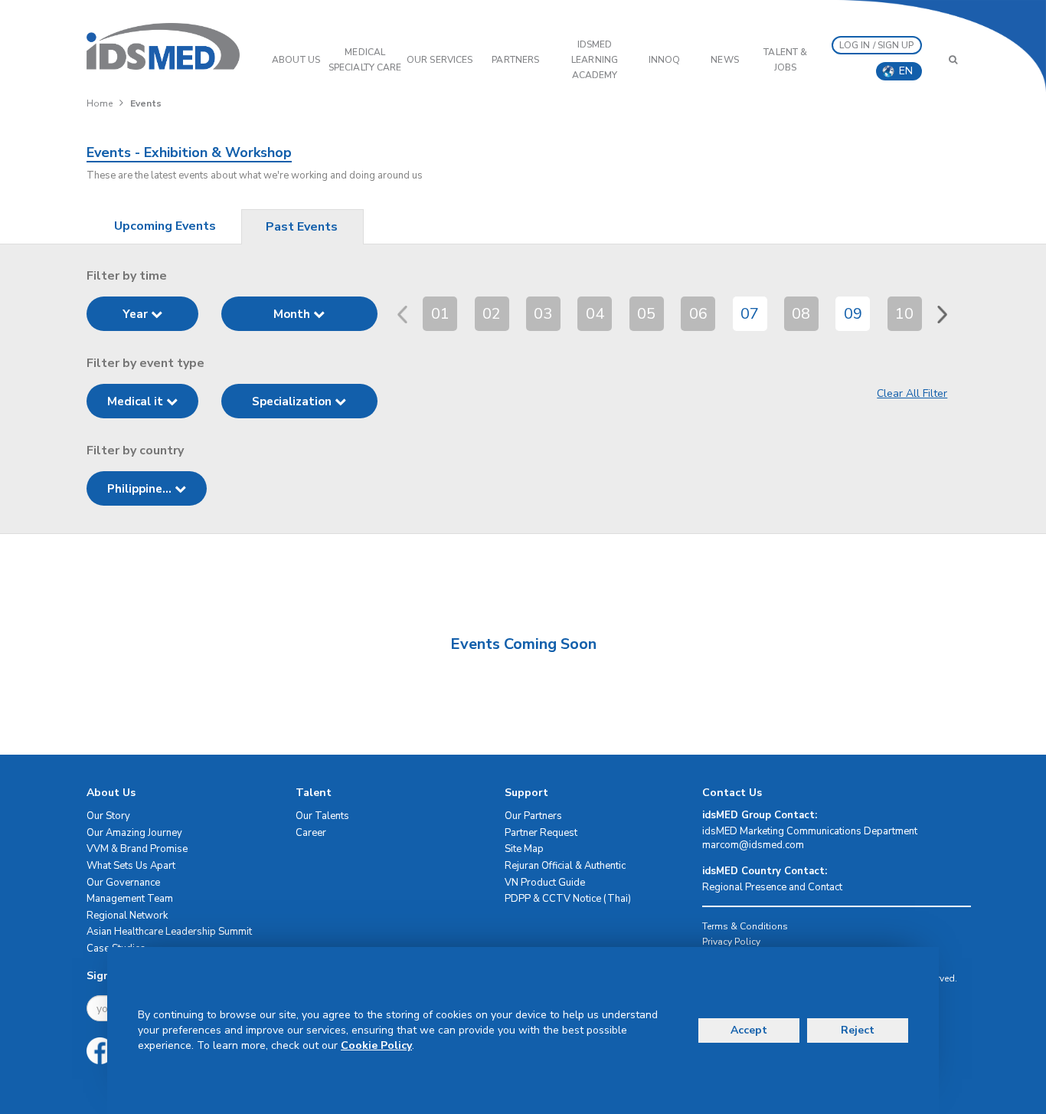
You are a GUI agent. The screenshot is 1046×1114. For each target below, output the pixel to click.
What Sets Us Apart (131, 866)
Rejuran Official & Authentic (565, 866)
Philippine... (141, 488)
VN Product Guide (545, 883)
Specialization (293, 401)
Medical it (136, 401)
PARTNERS (515, 60)
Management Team (130, 899)
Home (100, 103)
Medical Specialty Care (365, 60)
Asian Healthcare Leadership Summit (169, 932)
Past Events (302, 226)
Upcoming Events (165, 226)
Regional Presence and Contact (772, 887)
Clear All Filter (912, 393)
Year (137, 314)
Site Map (524, 849)
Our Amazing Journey (134, 833)
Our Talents (322, 816)
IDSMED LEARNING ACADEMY (594, 59)
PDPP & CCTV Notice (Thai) (568, 899)
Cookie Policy (376, 1045)
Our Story (108, 816)
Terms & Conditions (745, 926)
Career (311, 833)
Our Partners (533, 816)
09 (853, 313)
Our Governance (123, 883)
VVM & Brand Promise (137, 849)
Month (293, 314)
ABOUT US (296, 60)
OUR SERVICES (439, 60)
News (724, 60)
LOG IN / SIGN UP (876, 45)
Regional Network (127, 915)
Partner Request (541, 833)
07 (749, 313)
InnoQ (665, 60)
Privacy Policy (731, 941)
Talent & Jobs (785, 60)
